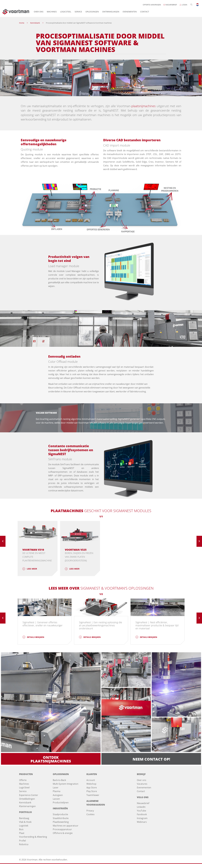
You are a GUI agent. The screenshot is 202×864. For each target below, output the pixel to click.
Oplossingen (92, 11)
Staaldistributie (61, 818)
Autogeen (58, 795)
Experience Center (28, 795)
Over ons (38, 11)
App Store (91, 787)
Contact (144, 11)
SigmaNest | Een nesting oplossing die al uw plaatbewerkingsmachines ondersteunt (100, 625)
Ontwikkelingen (110, 11)
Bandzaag (24, 818)
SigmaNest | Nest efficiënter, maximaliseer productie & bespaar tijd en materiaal (157, 625)
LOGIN (184, 4)
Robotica (23, 844)
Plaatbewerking (61, 821)
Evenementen (130, 11)
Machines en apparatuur (65, 825)
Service (78, 11)
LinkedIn (141, 806)
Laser (55, 787)
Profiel (22, 840)
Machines (52, 11)
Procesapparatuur (62, 829)
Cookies (90, 814)
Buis (21, 829)
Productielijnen (61, 802)
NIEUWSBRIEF (171, 4)
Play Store (91, 791)
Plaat (21, 833)
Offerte (23, 780)
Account (90, 780)
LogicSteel (65, 11)
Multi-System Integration (65, 783)
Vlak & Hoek (25, 821)
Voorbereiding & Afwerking (33, 836)
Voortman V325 (76, 549)
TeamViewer (92, 795)
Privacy (90, 810)
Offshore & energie (63, 833)
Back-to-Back (59, 780)
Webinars (142, 821)
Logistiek (23, 825)
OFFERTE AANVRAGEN (152, 4)
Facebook (142, 814)
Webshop (91, 783)
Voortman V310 (33, 549)
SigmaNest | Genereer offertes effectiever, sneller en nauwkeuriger (43, 624)
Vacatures (142, 783)
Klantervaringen (27, 806)
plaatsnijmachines (143, 106)
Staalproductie (60, 814)
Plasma (56, 791)
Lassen (56, 798)
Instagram (142, 818)
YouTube (141, 810)
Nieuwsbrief (143, 803)
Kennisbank (25, 802)
